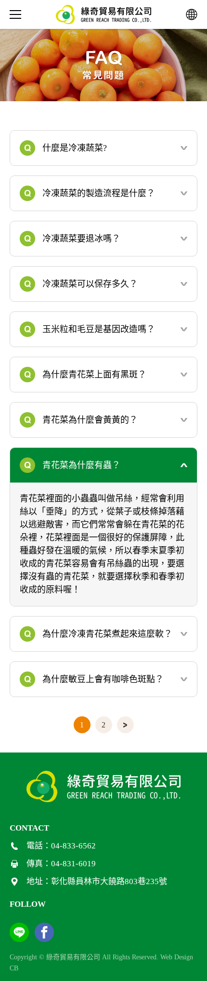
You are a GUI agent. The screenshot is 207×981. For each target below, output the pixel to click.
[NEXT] (125, 724)
